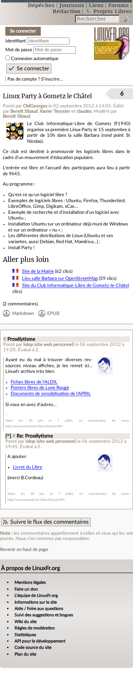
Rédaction (66, 11)
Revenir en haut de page (24, 549)
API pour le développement (40, 641)
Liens (96, 5)
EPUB (53, 313)
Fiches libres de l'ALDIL (34, 382)
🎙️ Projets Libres (108, 11)
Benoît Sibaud (24, 111)
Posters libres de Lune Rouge (40, 388)
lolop (28, 344)
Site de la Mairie (38, 271)
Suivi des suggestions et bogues (44, 615)
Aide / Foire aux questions (39, 608)
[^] (8, 436)
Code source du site (33, 647)
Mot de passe (18, 50)
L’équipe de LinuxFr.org (36, 595)
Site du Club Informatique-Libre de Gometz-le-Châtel (75, 285)
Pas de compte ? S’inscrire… (35, 79)
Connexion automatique (35, 59)
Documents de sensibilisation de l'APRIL (51, 394)
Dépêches (41, 5)
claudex (84, 111)
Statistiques (25, 635)
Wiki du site (26, 622)
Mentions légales (30, 582)
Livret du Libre (27, 467)
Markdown (23, 313)
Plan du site (25, 654)
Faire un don (26, 589)
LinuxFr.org (112, 39)
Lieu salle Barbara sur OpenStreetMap (60, 278)
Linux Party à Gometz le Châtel (47, 96)
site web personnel (54, 344)
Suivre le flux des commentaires (49, 522)
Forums (118, 5)
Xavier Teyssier (55, 111)
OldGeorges (35, 106)
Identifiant (15, 41)
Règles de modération (35, 628)
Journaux (71, 5)
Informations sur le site (36, 602)
